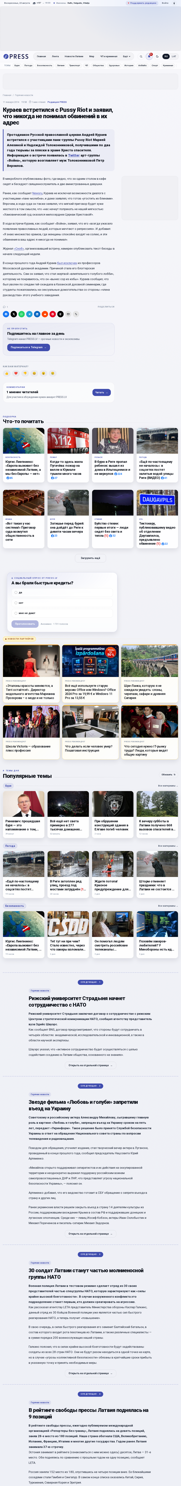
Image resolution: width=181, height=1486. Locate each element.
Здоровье (114, 65)
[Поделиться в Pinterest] (52, 314)
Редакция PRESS (57, 102)
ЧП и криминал (108, 56)
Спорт (155, 65)
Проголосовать (25, 623)
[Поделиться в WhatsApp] (21, 314)
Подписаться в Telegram (28, 347)
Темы (7, 65)
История (128, 65)
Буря (16, 65)
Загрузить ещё (90, 558)
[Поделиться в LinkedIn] (37, 314)
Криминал (168, 65)
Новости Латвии (74, 56)
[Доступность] (174, 3)
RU (166, 56)
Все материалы (168, 785)
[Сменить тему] (157, 56)
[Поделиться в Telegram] (29, 314)
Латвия (60, 65)
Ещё (125, 56)
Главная (41, 56)
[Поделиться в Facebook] (6, 314)
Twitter (74, 155)
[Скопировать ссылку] (76, 314)
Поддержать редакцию (142, 3)
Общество (98, 65)
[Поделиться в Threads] (60, 314)
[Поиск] (141, 56)
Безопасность (44, 65)
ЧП (86, 65)
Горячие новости (24, 95)
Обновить (169, 774)
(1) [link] (106, 535)
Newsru (37, 193)
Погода (28, 65)
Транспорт (74, 65)
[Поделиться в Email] (68, 314)
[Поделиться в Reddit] (45, 314)
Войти (165, 3)
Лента (55, 56)
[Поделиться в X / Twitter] (14, 314)
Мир (91, 56)
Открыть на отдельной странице (91, 1065)
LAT (174, 56)
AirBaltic (142, 65)
